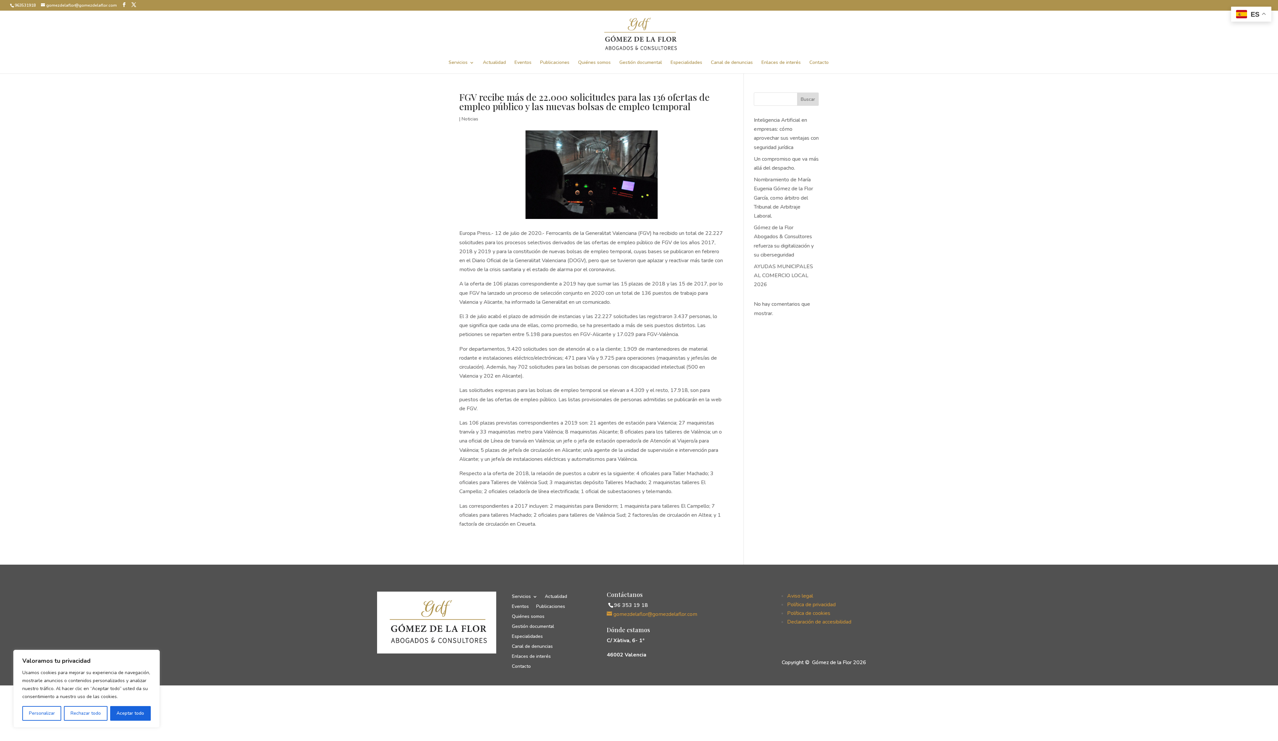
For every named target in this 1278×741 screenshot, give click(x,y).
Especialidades (686, 63)
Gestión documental (640, 63)
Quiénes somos (594, 63)
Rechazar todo (86, 713)
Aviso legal (800, 596)
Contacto (819, 63)
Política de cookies (808, 613)
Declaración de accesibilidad (819, 622)
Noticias (470, 119)
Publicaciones (554, 63)
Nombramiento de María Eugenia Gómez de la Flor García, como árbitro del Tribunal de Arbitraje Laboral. (783, 198)
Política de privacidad (811, 604)
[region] (86, 689)
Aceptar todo (130, 713)
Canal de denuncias (732, 63)
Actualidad (494, 63)
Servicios (458, 63)
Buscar (808, 99)
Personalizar (42, 713)
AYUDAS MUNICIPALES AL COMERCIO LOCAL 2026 (783, 275)
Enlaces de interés (781, 63)
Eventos (523, 63)
